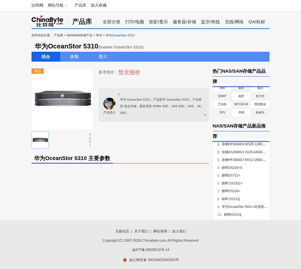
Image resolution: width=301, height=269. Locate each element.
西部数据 (260, 104)
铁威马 (260, 112)
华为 (99, 35)
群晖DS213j (232, 214)
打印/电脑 (134, 21)
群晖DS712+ (231, 175)
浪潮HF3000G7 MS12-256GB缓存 (246, 160)
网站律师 (160, 231)
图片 (103, 56)
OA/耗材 (257, 21)
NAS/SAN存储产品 (79, 35)
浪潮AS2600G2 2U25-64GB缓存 (245, 152)
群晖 (241, 88)
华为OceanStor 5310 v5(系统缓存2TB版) (251, 206)
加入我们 (179, 231)
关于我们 (141, 231)
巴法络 (222, 104)
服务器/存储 (184, 21)
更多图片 (90, 140)
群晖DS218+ (231, 191)
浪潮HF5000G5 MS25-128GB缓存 (246, 144)
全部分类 (111, 21)
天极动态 (122, 231)
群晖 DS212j (231, 199)
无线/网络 (234, 21)
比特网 (37, 5)
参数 (74, 56)
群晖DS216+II (232, 168)
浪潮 (241, 112)
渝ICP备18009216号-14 (150, 250)
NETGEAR (241, 104)
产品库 (80, 5)
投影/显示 (158, 21)
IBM (222, 88)
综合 (45, 56)
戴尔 (260, 88)
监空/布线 (210, 21)
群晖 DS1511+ (232, 183)
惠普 (241, 96)
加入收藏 (99, 5)
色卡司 (260, 96)
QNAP (222, 96)
